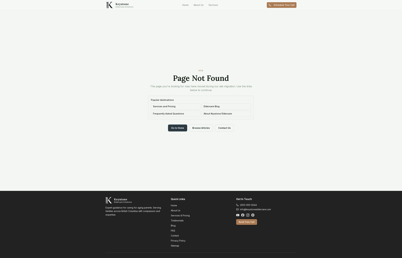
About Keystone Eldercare (218, 113)
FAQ (173, 230)
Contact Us (224, 128)
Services (213, 5)
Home (185, 5)
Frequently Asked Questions (168, 113)
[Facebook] (242, 215)
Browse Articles (201, 128)
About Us (199, 5)
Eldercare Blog (212, 106)
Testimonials (177, 220)
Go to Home (177, 128)
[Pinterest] (252, 215)
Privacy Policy (178, 240)
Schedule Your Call (284, 5)
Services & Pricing (180, 215)
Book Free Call (247, 222)
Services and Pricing (164, 106)
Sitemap (175, 245)
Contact (175, 235)
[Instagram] (247, 215)
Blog (173, 225)
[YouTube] (237, 215)
